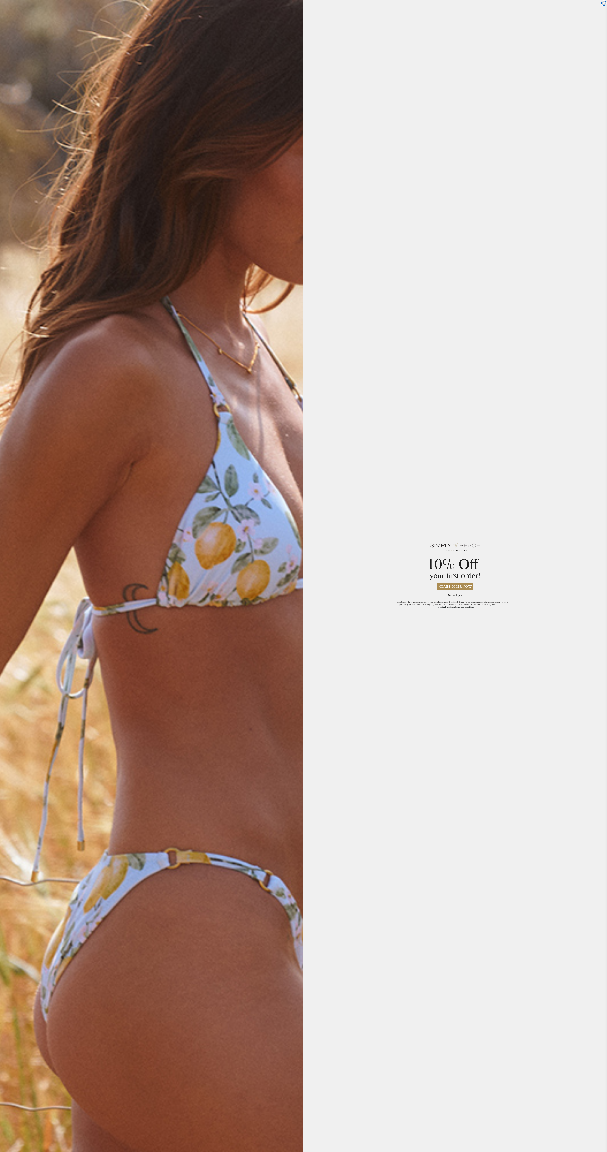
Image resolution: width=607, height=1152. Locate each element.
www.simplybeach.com (446, 607)
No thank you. (455, 595)
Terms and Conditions (465, 607)
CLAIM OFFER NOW (455, 586)
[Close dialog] (603, 3)
